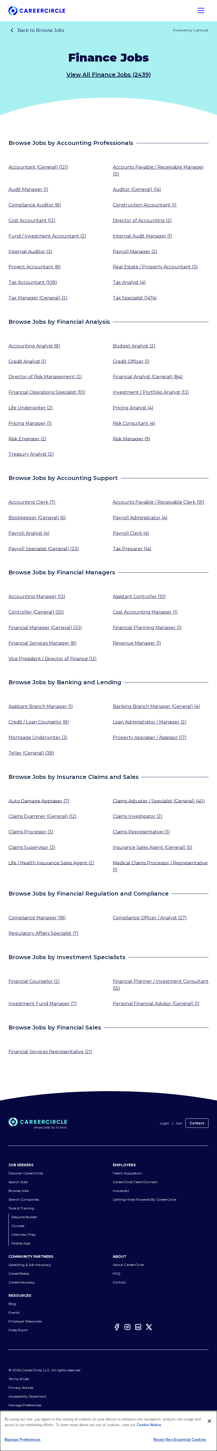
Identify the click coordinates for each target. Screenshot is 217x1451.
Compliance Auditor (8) (34, 205)
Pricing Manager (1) (30, 423)
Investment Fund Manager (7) (42, 1003)
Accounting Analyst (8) (34, 346)
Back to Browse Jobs (41, 30)
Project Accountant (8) (34, 267)
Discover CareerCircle (25, 1173)
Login (164, 1123)
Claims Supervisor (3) (31, 847)
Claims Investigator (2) (137, 816)
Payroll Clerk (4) (131, 533)
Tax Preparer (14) (132, 548)
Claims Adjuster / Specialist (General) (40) (159, 800)
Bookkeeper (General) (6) (37, 517)
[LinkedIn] (138, 1328)
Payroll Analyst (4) (28, 533)
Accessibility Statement (27, 1396)
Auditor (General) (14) (137, 189)
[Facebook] (117, 1328)
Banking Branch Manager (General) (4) (156, 706)
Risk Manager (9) (131, 438)
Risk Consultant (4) (134, 423)
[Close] (209, 1421)
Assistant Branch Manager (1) (40, 706)
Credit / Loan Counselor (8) (38, 722)
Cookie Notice (149, 1425)
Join (179, 1123)
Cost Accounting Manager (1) (145, 612)
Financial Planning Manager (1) (147, 627)
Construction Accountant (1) (145, 205)
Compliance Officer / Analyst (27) (150, 917)
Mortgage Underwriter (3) (38, 737)
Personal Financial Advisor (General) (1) (156, 1003)
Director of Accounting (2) (142, 220)
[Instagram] (127, 1328)
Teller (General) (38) (31, 753)
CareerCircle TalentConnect (135, 1182)
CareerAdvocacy (21, 1282)
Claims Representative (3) (141, 832)
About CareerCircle (128, 1265)
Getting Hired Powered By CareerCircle (144, 1199)
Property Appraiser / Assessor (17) (149, 737)
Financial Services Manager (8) (42, 643)
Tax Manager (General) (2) (38, 298)
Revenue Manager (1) (137, 643)
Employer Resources (25, 1321)
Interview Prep (24, 1234)
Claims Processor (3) (30, 832)
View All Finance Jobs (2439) (108, 74)
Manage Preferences (24, 1405)
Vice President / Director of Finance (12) (52, 658)
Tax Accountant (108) (32, 282)
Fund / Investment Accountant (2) (47, 236)
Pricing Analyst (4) (133, 407)
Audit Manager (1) (28, 189)
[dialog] (108, 1431)
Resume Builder (24, 1217)
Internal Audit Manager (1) (142, 236)
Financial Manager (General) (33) (45, 627)
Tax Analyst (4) (129, 282)
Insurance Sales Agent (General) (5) (152, 847)
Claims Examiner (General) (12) (42, 816)
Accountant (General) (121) (38, 167)
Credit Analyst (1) (27, 361)
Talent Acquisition (127, 1173)
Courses (18, 1226)
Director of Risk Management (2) (45, 376)
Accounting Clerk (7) (31, 502)
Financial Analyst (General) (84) (148, 376)
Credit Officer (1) (131, 361)
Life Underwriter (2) (30, 407)
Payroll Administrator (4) (140, 517)
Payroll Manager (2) (135, 251)
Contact (197, 1123)
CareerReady (18, 1273)
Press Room (18, 1330)
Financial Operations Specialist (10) (46, 392)
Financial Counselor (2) (34, 981)
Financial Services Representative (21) (50, 1051)
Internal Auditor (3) (30, 251)
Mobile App (21, 1243)
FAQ (116, 1273)
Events (13, 1312)
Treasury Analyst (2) (31, 454)
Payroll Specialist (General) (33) (43, 548)
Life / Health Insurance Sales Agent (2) (51, 862)
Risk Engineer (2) (27, 438)
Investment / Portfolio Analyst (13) (151, 392)
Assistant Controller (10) (139, 596)
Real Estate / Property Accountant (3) (155, 267)
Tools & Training (21, 1208)
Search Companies (23, 1199)
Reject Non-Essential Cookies (179, 1439)
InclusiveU (121, 1191)
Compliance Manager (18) (37, 917)
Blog (12, 1304)
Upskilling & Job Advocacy (29, 1265)
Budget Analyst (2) (134, 346)
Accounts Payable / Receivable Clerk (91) (158, 502)
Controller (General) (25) (36, 612)
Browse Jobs (18, 1191)
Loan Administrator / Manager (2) (149, 722)
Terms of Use (18, 1379)
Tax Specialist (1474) (135, 298)
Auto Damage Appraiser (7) (39, 800)
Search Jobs (18, 1182)
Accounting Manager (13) (36, 596)
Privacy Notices (20, 1387)
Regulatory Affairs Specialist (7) (43, 933)
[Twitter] (149, 1328)
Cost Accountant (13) (31, 220)
